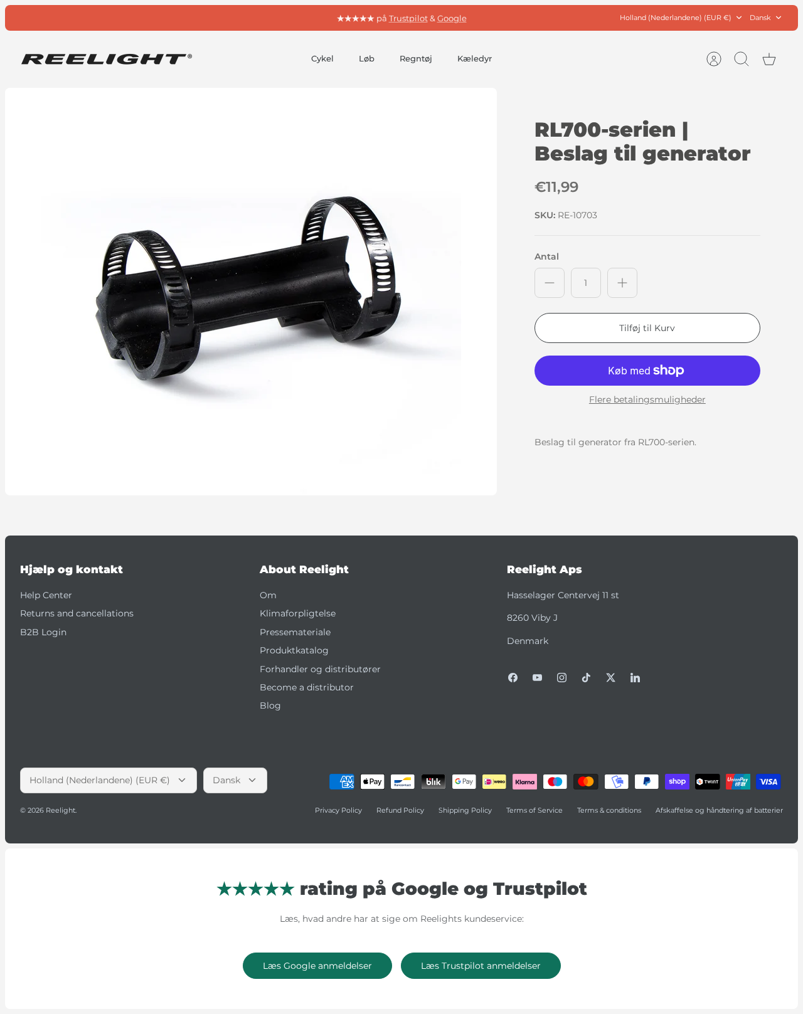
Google (452, 18)
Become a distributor (307, 687)
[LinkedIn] (635, 678)
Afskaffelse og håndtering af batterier (719, 810)
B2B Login (43, 632)
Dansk (760, 17)
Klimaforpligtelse (298, 613)
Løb (367, 58)
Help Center (46, 595)
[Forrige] (267, 17)
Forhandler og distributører (320, 669)
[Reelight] (106, 59)
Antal (546, 256)
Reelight (60, 810)
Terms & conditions (609, 810)
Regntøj (416, 58)
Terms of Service (534, 810)
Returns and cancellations (77, 613)
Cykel (322, 58)
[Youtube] (537, 678)
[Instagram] (562, 678)
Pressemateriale (295, 632)
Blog (270, 705)
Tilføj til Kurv (647, 328)
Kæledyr (474, 58)
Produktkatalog (294, 650)
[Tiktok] (586, 678)
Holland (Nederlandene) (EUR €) (675, 17)
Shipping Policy (465, 810)
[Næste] (535, 17)
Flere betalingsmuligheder (647, 399)
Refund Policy (400, 810)
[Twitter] (610, 678)
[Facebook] (513, 678)
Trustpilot (408, 18)
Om (268, 595)
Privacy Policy (338, 810)
